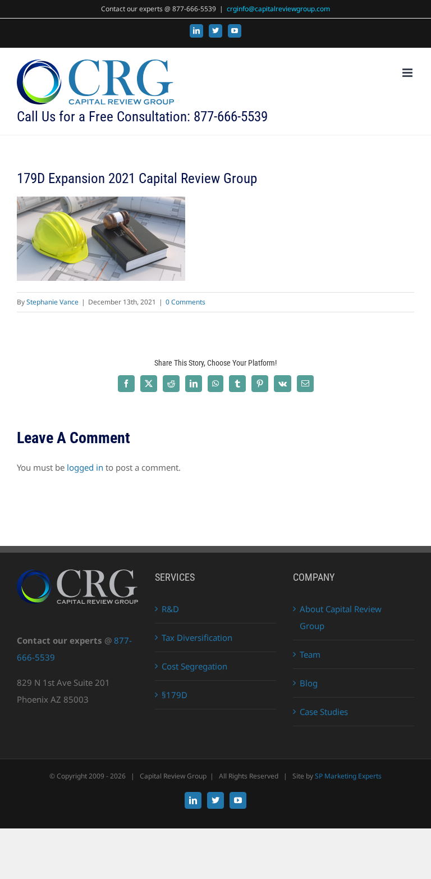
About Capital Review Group (341, 617)
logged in (85, 467)
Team (310, 654)
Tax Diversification (197, 637)
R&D (170, 608)
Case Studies (324, 711)
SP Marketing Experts (348, 776)
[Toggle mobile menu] (408, 73)
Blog (309, 683)
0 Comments (185, 302)
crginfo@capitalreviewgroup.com (278, 8)
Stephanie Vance (52, 302)
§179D (174, 694)
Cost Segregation (194, 666)
